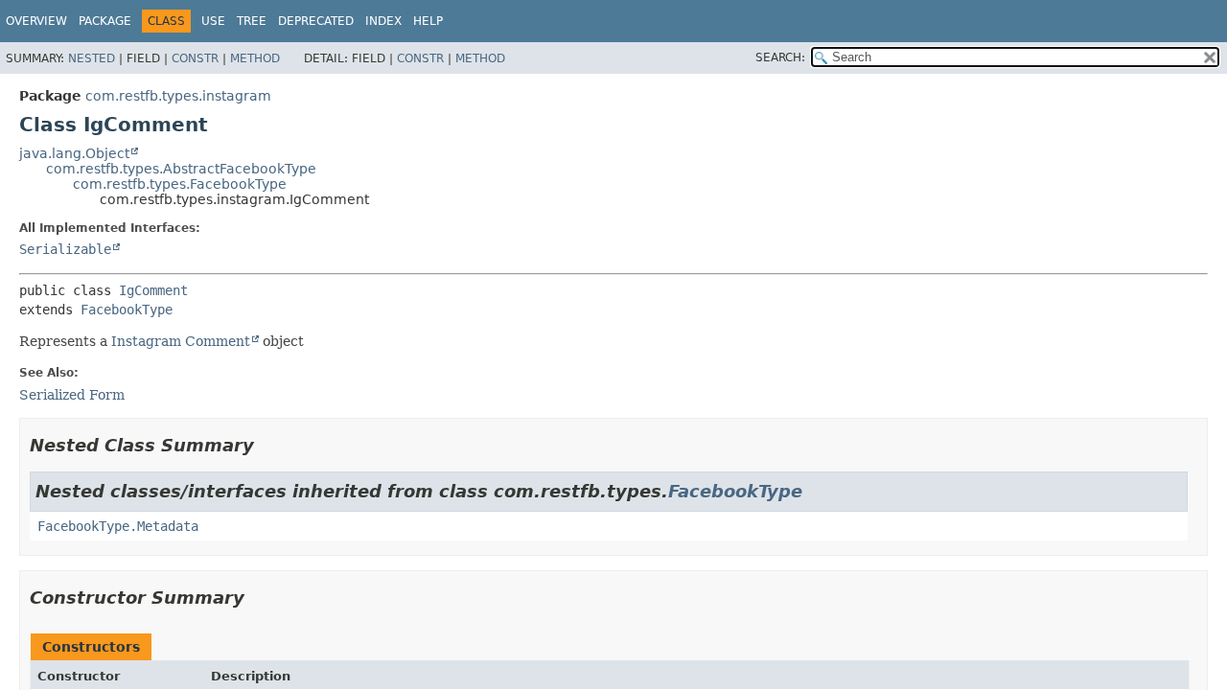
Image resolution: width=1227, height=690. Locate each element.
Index (383, 21)
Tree (251, 21)
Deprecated (316, 21)
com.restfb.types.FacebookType (180, 184)
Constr (195, 58)
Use (213, 21)
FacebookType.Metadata (117, 526)
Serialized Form (72, 394)
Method (255, 58)
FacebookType (127, 309)
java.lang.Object (74, 153)
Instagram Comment (180, 341)
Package (105, 21)
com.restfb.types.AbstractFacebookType (181, 168)
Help (428, 21)
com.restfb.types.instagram (178, 96)
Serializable (65, 249)
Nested (91, 58)
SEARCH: (780, 57)
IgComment (153, 290)
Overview (36, 21)
